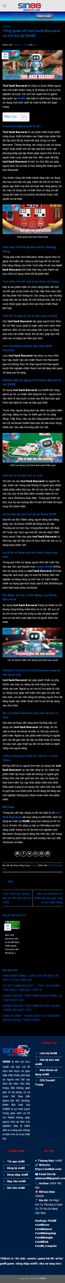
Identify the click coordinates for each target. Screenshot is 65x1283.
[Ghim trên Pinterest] (41, 854)
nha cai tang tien (50, 1263)
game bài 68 (46, 1258)
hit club (20, 1258)
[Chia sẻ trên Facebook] (23, 854)
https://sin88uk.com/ (48, 1169)
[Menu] (4, 6)
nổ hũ (59, 1258)
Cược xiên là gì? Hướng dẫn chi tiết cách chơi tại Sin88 (16, 898)
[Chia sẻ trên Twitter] (29, 854)
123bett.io (7, 1258)
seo (35, 45)
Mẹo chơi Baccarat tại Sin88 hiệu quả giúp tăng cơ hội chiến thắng (48, 898)
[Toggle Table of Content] (22, 117)
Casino (6, 26)
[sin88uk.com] (32, 6)
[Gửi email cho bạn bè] (35, 854)
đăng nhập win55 (26, 1263)
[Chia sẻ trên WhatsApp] (17, 854)
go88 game (7, 1263)
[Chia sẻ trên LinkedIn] (47, 854)
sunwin (31, 1258)
